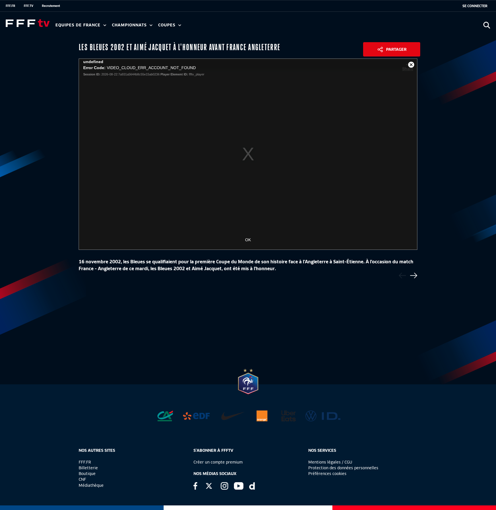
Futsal (181, 27)
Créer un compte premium (218, 462)
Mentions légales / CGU (330, 462)
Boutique (87, 473)
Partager (396, 49)
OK (248, 240)
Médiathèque (91, 485)
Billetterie (88, 468)
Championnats (130, 25)
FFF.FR (10, 5)
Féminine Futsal (215, 27)
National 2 (276, 27)
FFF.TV (28, 5)
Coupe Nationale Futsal (250, 27)
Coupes (167, 25)
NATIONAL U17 (241, 27)
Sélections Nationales (269, 27)
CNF (82, 479)
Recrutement (51, 5)
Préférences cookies (327, 473)
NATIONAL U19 (203, 27)
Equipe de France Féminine (111, 27)
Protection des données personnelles (343, 468)
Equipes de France (78, 25)
